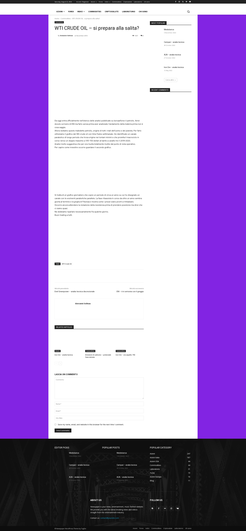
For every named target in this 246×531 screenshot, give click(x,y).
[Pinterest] (84, 42)
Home (57, 18)
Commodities (66, 18)
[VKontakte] (177, 508)
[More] (96, 42)
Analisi (57, 351)
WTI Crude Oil (67, 264)
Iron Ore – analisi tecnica (64, 355)
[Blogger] (152, 508)
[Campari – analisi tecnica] (156, 45)
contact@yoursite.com (109, 518)
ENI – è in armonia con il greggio (130, 291)
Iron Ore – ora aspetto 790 (125, 355)
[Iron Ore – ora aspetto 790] (130, 342)
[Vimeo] (186, 1)
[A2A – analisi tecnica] (156, 58)
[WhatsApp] (90, 42)
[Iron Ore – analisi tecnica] (69, 342)
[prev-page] (56, 363)
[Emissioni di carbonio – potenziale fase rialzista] (99, 342)
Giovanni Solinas (66, 35)
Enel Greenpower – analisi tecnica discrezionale (75, 291)
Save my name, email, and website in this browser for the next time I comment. (91, 424)
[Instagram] (179, 1)
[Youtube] (189, 1)
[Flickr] (164, 508)
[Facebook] (175, 1)
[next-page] (60, 363)
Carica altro (170, 80)
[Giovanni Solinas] (56, 35)
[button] (188, 11)
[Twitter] (182, 1)
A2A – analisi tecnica (172, 55)
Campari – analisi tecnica (174, 42)
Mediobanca (169, 30)
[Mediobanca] (156, 32)
